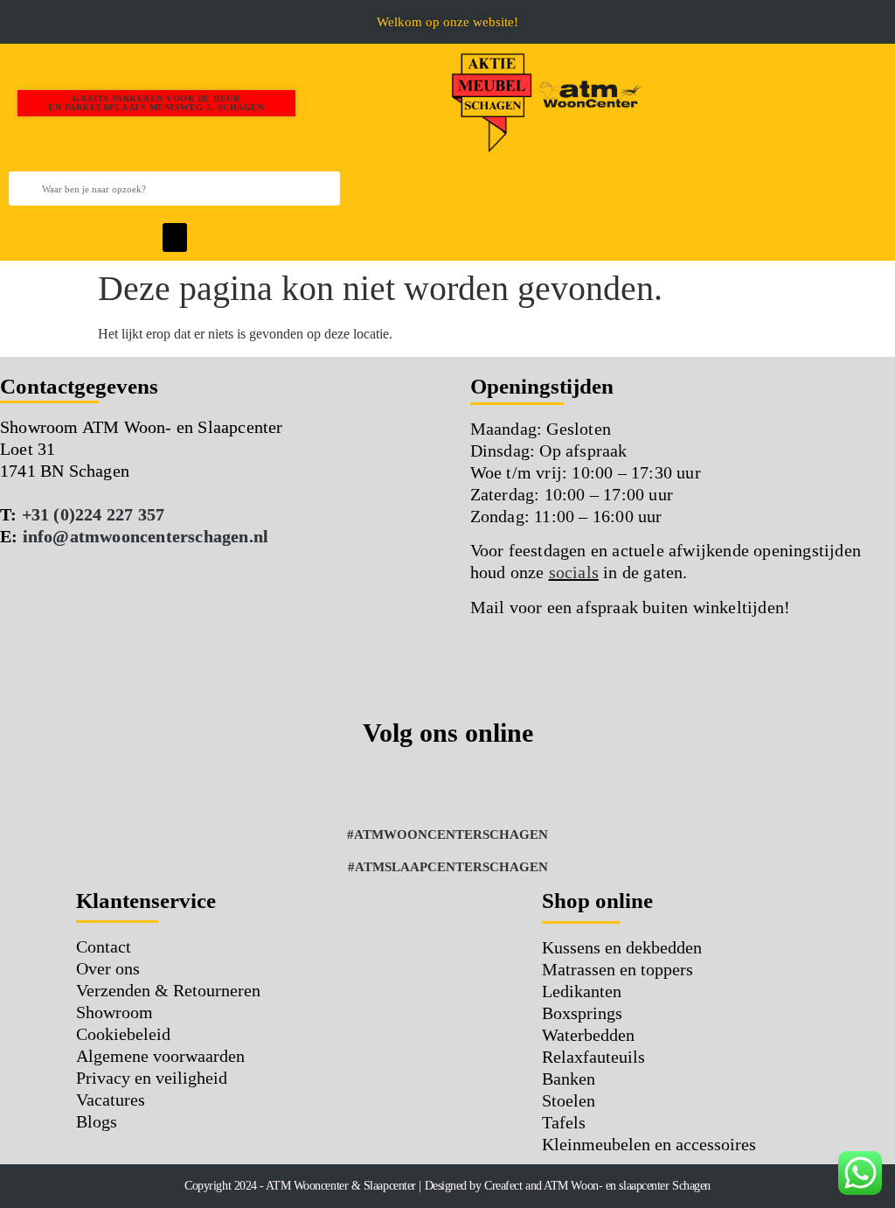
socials (574, 572)
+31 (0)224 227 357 (93, 514)
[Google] (472, 785)
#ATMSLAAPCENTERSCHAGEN (448, 867)
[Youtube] (520, 785)
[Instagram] (424, 785)
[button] (13, 22)
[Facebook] (376, 785)
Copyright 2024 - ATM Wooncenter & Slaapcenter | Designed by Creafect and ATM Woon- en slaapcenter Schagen (447, 1185)
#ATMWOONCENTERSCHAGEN (447, 834)
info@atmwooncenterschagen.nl (146, 536)
